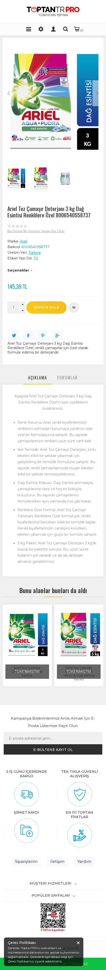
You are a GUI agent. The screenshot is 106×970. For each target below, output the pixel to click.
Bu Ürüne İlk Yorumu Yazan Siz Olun (35, 231)
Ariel (23, 241)
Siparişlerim (26, 861)
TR (35, 258)
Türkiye (34, 252)
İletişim (57, 861)
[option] (16, 178)
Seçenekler (18, 270)
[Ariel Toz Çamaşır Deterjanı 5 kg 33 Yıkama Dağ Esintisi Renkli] (79, 634)
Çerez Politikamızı (21, 961)
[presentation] (37, 379)
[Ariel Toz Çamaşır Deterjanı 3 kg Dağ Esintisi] (27, 634)
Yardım (84, 861)
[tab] (37, 379)
